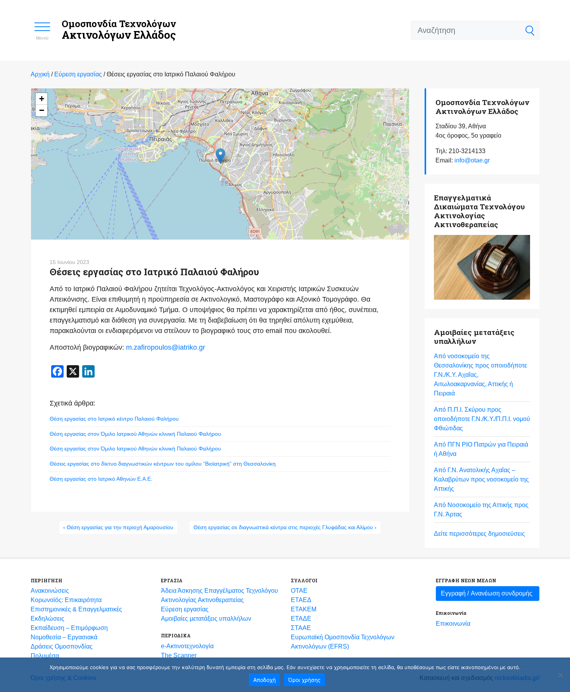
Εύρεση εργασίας (185, 609)
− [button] (41, 110)
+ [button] (41, 99)
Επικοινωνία (453, 623)
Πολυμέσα (45, 655)
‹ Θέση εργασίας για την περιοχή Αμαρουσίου (118, 527)
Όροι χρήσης (304, 679)
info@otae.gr (472, 160)
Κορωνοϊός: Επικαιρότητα (66, 600)
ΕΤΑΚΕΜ (303, 609)
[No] (560, 675)
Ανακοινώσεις (50, 590)
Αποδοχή (264, 679)
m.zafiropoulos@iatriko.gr (165, 347)
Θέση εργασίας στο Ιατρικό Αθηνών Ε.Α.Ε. (101, 479)
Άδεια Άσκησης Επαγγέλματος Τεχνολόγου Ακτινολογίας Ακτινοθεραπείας (219, 595)
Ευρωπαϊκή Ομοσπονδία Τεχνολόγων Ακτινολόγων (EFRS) (342, 642)
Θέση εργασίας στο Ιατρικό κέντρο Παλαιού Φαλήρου (114, 419)
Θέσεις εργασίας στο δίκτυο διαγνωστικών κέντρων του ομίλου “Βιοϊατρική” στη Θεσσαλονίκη (163, 464)
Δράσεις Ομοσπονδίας (62, 646)
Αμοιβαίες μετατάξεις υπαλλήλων (206, 618)
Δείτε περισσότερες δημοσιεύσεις (479, 533)
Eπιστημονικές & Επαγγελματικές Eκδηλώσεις (76, 614)
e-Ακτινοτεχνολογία (187, 646)
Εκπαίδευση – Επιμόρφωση (69, 628)
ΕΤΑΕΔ (301, 600)
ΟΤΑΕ (299, 590)
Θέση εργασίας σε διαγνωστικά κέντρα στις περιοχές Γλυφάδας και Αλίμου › (285, 527)
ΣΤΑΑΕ (301, 628)
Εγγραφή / (486, 593)
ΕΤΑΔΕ (301, 618)
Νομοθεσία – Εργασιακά (64, 637)
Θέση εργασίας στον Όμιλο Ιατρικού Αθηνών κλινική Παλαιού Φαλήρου (135, 434)
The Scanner (179, 655)
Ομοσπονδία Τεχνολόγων (119, 30)
